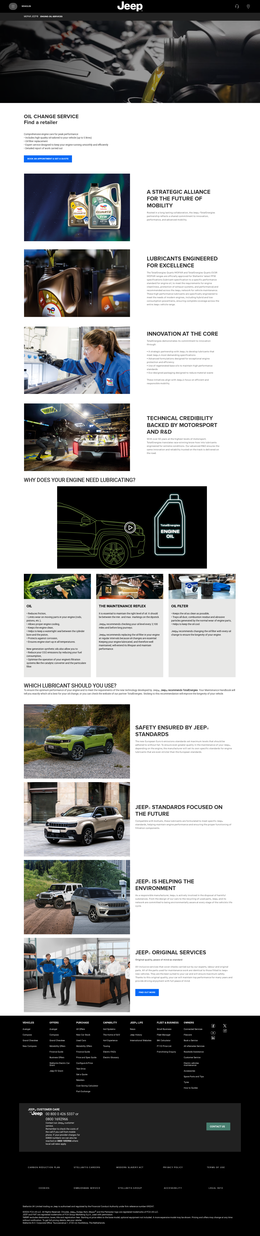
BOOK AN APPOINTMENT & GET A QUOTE (47, 158)
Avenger (26, 1029)
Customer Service (192, 1057)
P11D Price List (164, 1046)
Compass (27, 1035)
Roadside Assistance (194, 1052)
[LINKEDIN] (213, 1037)
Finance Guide (56, 1052)
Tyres (186, 1082)
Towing (106, 1046)
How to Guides (191, 1088)
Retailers (80, 1080)
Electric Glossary (111, 1057)
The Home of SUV (111, 1035)
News (132, 1029)
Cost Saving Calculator (87, 1086)
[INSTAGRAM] (225, 1030)
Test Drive (80, 1069)
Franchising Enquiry (166, 1052)
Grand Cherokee (30, 1040)
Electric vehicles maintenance (191, 1064)
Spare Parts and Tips (194, 1077)
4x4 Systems (109, 1029)
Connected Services (193, 1029)
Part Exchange (83, 1091)
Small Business (164, 1029)
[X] (225, 1023)
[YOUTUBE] (213, 1030)
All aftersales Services (194, 1046)
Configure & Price (84, 1063)
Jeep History (136, 1035)
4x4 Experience (110, 1040)
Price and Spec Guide (86, 1057)
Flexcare (188, 1035)
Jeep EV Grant (56, 1071)
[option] (130, 62)
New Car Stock (83, 1035)
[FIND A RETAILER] (248, 6)
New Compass (30, 1046)
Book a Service (191, 1040)
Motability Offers (57, 1046)
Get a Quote (81, 1074)
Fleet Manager (164, 1035)
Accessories (189, 1071)
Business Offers (57, 1057)
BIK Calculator (164, 1040)
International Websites (140, 1040)
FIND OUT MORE (147, 992)
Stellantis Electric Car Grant (60, 1064)
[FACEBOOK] (213, 1023)
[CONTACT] (237, 6)
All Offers (80, 1029)
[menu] (13, 6)
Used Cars (81, 1040)
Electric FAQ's (109, 1052)
